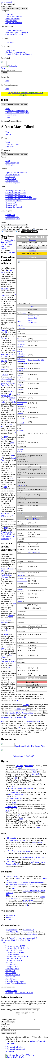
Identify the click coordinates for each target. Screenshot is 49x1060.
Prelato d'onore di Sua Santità (23, 756)
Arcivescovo (21, 408)
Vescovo (4, 383)
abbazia (34, 770)
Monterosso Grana (34, 316)
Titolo (32, 306)
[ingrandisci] (40, 229)
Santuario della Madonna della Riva (21, 788)
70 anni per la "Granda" (17, 840)
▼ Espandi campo (8, 1022)
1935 (14, 803)
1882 (5, 332)
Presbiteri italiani (11, 964)
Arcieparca (20, 418)
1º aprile (30, 322)
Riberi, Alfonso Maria (22, 851)
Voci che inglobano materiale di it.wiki (19, 993)
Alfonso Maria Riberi (17, 932)
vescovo (20, 375)
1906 (12, 443)
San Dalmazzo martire (14, 798)
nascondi (24, 8)
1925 (8, 516)
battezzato (32, 251)
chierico (5, 375)
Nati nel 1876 (10, 971)
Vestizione (20, 339)
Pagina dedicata (11, 930)
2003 (13, 889)
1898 (42, 360)
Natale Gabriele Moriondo (6, 576)
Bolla (14, 402)
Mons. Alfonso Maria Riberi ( (30, 857)
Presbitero (32, 240)
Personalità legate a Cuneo (14, 981)
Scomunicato (21, 485)
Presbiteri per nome (12, 954)
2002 (38, 827)
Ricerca (4, 73)
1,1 (11, 838)
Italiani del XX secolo (13, 958)
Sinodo (3, 295)
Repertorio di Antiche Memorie (12, 718)
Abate (25, 363)
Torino (10, 616)
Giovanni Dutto (12, 876)
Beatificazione (21, 578)
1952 (35, 322)
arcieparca (20, 385)
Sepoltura (20, 325)
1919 (18, 713)
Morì (2, 721)
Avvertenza (9, 1051)
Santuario (20, 589)
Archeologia (10, 915)
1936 (7, 811)
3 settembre (11, 713)
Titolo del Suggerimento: (10, 1010)
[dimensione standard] (26, 229)
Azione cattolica (7, 513)
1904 (8, 396)
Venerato (20, 573)
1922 (3, 516)
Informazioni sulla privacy (14, 1047)
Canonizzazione (22, 581)
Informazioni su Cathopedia (15, 1049)
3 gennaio (25, 713)
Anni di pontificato (34, 552)
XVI (37, 774)
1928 (14, 603)
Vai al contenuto (7, 2)
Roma (3, 439)
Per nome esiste (11, 991)
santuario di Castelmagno (17, 794)
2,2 (13, 850)
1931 (3, 649)
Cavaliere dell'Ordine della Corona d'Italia (30, 746)
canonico (12, 398)
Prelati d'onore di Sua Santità (15, 983)
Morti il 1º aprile (11, 979)
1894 (13, 350)
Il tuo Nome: (5, 1024)
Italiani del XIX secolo (13, 950)
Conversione (21, 328)
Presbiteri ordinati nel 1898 (15, 946)
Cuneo (30, 320)
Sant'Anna (29, 766)
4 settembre (36, 360)
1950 (14, 663)
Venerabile (20, 575)
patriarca (20, 389)
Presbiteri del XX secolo (14, 960)
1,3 (15, 838)
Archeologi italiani (12, 969)
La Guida (26, 705)
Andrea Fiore (5, 385)
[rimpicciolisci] (11, 229)
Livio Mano (23, 882)
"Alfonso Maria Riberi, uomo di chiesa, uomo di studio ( (25, 883)
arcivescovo (21, 380)
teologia (4, 361)
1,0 (8, 838)
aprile (8, 381)
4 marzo (30, 318)
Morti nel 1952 (10, 977)
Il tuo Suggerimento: (8, 1019)
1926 (6, 528)
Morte (19, 321)
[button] (2, 4)
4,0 (8, 861)
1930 (15, 778)
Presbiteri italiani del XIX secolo (17, 948)
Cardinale (21, 423)
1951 (41, 823)
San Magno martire (13, 792)
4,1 (11, 861)
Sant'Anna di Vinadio (8, 661)
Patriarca (20, 413)
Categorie (4, 942)
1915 (11, 478)
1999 (40, 842)
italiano (12, 252)
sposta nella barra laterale (10, 8)
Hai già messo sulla (25, 94)
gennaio (18, 709)
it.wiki (29, 932)
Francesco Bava (11, 807)
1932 (15, 796)
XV (33, 774)
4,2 (13, 861)
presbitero (4, 248)
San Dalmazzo (6, 621)
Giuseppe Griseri (12, 882)
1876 (35, 318)
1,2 (13, 838)
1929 (6, 634)
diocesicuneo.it (28, 930)
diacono (19, 351)
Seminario (4, 354)
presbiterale (21, 356)
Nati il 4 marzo (10, 973)
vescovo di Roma (32, 519)
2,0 (8, 850)
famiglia (4, 330)
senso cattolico (32, 934)
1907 (6, 437)
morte (24, 313)
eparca (19, 394)
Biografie (8, 962)
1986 (7, 880)
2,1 (11, 850)
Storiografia (10, 917)
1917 (3, 571)
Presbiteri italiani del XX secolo (16, 956)
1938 (19, 815)
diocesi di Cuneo (7, 569)
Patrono (19, 601)
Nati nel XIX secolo (12, 975)
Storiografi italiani (11, 967)
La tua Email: (6, 1028)
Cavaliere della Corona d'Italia (6, 533)
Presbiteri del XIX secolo (14, 952)
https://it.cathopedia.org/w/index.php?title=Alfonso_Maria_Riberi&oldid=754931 (19, 939)
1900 (5, 487)
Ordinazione (21, 354)
